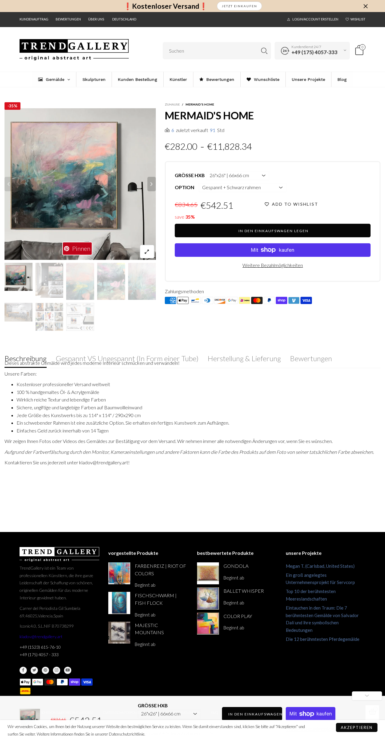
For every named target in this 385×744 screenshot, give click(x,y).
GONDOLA (235, 566)
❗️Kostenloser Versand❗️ (165, 6)
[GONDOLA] (208, 573)
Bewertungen (68, 19)
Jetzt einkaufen (239, 6)
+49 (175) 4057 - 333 (39, 654)
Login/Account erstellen (315, 19)
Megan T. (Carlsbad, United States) (320, 566)
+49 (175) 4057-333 (314, 52)
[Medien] (147, 251)
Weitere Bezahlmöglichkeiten (272, 265)
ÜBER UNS (96, 19)
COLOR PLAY (237, 616)
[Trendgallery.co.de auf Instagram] (56, 670)
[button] (9, 184)
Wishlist (357, 19)
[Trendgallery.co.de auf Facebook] (23, 670)
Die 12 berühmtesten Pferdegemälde (322, 639)
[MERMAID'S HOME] (18, 312)
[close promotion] (365, 6)
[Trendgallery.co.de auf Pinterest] (45, 670)
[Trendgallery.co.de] (74, 49)
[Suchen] (264, 50)
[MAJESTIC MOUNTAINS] (119, 633)
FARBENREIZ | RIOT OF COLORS (160, 569)
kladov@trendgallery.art (41, 636)
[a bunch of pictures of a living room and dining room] (49, 317)
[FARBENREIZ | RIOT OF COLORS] (119, 573)
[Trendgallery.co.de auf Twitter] (34, 670)
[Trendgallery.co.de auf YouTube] (67, 670)
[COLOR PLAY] (208, 624)
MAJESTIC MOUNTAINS (149, 628)
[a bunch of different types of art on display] (80, 317)
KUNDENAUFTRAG (34, 19)
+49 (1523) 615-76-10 (40, 647)
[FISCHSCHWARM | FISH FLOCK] (119, 603)
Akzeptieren (357, 727)
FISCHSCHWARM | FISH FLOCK (156, 599)
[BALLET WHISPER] (208, 598)
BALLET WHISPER (243, 591)
